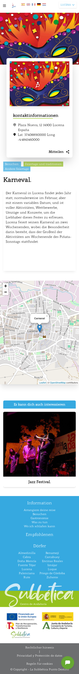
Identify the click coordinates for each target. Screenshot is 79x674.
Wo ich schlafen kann (39, 526)
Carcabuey (52, 557)
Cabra (27, 557)
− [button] (5, 292)
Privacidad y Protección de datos (39, 655)
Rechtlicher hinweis (39, 647)
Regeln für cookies (39, 663)
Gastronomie (39, 518)
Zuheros (52, 577)
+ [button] (5, 286)
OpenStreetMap (58, 382)
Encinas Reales (52, 561)
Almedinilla (26, 553)
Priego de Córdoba (52, 573)
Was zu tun (40, 522)
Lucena (27, 569)
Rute (26, 577)
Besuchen (39, 514)
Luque (52, 569)
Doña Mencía (26, 561)
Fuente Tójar (27, 565)
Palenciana (27, 573)
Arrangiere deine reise (40, 510)
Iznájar (52, 565)
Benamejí (52, 553)
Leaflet (42, 382)
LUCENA (66, 4)
